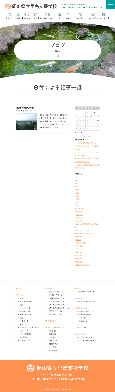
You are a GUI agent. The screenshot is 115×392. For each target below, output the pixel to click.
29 (83, 128)
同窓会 (78, 240)
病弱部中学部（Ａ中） (57, 295)
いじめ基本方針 (26, 334)
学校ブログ (52, 321)
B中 (77, 189)
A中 (77, 177)
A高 (77, 186)
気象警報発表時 (85, 314)
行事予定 (82, 318)
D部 (77, 202)
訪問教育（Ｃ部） (56, 311)
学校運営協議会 (26, 340)
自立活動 (52, 347)
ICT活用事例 (54, 350)
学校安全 (79, 249)
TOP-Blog (79, 215)
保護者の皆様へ (83, 308)
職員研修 (79, 261)
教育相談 (52, 334)
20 (76, 124)
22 (83, 124)
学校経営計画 (25, 311)
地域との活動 (81, 243)
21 (80, 124)
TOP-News (80, 218)
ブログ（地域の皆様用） (88, 340)
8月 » (90, 136)
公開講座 (79, 236)
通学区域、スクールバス (29, 327)
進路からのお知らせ (83, 265)
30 (87, 128)
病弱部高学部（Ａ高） (57, 298)
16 (87, 120)
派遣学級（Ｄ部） (56, 314)
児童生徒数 (24, 324)
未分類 (78, 255)
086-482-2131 (74, 7)
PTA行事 (79, 211)
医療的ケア (53, 344)
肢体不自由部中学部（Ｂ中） (60, 304)
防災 (80, 324)
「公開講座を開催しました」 (86, 143)
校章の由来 (24, 321)
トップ (20, 288)
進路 (79, 288)
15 (83, 120)
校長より (23, 298)
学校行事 (79, 252)
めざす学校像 (25, 308)
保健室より (83, 321)
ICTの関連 (82, 327)
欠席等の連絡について (87, 311)
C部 (77, 199)
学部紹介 (51, 288)
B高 (77, 196)
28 (80, 128)
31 (91, 128)
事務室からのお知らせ (84, 233)
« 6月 (85, 136)
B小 (77, 193)
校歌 (21, 318)
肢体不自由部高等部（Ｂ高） (60, 308)
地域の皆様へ (82, 334)
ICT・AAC (79, 208)
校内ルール (24, 330)
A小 (77, 180)
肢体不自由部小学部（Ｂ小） (60, 301)
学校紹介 (21, 295)
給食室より (80, 258)
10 (91, 116)
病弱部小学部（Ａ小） (57, 291)
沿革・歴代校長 (26, 314)
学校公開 (79, 246)
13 (76, 120)
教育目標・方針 (26, 301)
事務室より (81, 298)
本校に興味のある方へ (56, 327)
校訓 (21, 305)
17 (91, 120)
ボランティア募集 (82, 230)
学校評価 (23, 337)
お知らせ (79, 221)
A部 (77, 183)
